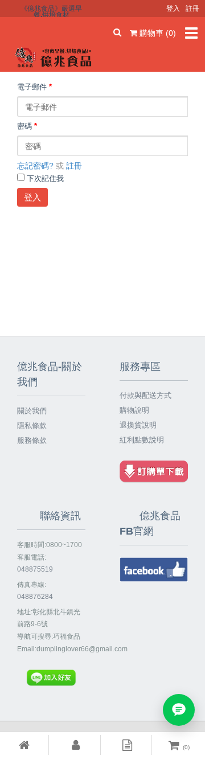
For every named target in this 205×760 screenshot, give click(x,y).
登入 (32, 197)
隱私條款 (32, 425)
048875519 (35, 569)
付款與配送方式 (145, 395)
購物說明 (134, 410)
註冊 (74, 165)
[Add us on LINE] (179, 710)
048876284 (35, 597)
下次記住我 (45, 179)
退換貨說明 (138, 425)
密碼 (27, 126)
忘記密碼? (35, 165)
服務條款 (32, 440)
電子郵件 (34, 87)
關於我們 (32, 410)
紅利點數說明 (142, 440)
